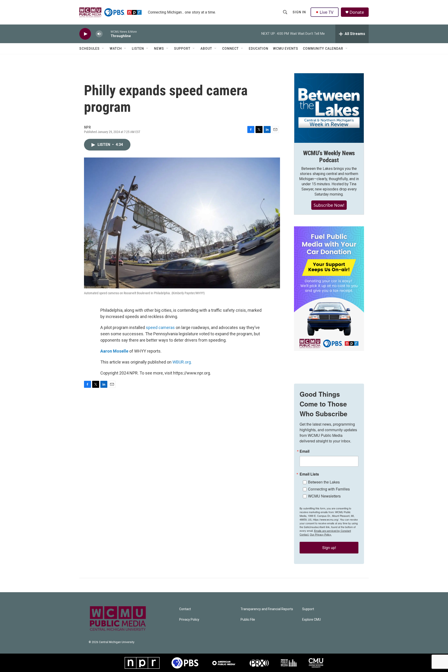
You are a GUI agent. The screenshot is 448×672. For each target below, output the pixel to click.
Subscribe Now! (329, 205)
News (159, 48)
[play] (85, 34)
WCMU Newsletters (324, 496)
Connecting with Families (329, 489)
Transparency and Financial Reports (267, 609)
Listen (138, 48)
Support (182, 48)
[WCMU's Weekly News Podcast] (329, 108)
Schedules (89, 48)
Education (258, 48)
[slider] (106, 33)
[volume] (99, 34)
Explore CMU (311, 619)
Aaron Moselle (114, 351)
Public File (248, 619)
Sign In (299, 12)
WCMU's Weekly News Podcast (329, 157)
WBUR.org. (182, 362)
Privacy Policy (189, 619)
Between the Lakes (324, 482)
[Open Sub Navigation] (103, 48)
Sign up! (329, 547)
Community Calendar (323, 48)
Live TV (326, 12)
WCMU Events (285, 48)
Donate (357, 12)
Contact (185, 609)
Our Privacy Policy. (321, 534)
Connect (230, 48)
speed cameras (160, 327)
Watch (116, 48)
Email (304, 451)
